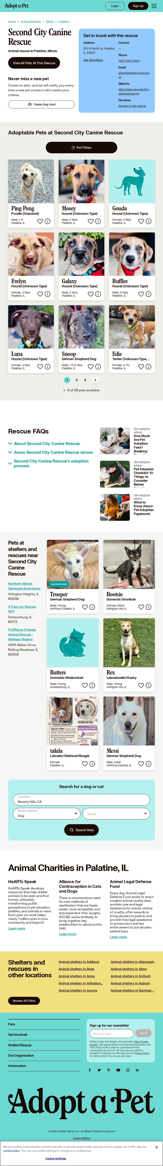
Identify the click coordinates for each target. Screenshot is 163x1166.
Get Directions (93, 60)
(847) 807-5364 (129, 60)
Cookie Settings (81, 1138)
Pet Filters (84, 147)
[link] (34, 63)
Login (115, 6)
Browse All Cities (24, 1000)
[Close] (156, 1147)
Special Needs (59, 584)
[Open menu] (154, 6)
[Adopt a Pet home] (17, 6)
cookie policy (11, 1150)
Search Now (85, 830)
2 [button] (77, 380)
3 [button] (85, 380)
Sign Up (138, 6)
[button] (95, 380)
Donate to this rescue (132, 106)
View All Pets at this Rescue (34, 63)
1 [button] (67, 380)
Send (143, 1033)
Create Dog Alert (45, 104)
